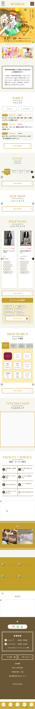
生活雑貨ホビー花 (8, 375)
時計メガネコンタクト (17, 365)
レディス (8, 356)
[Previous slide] (3, 172)
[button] (7, 44)
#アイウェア (8, 310)
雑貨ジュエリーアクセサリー (8, 365)
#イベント (18, 310)
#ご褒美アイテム (21, 306)
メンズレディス (17, 356)
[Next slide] (32, 172)
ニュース (9, 109)
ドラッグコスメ (27, 365)
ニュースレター (25, 109)
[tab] (5, 345)
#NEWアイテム (8, 306)
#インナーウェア (9, 313)
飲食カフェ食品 (17, 375)
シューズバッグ (27, 356)
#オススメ (20, 313)
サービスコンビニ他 (27, 375)
